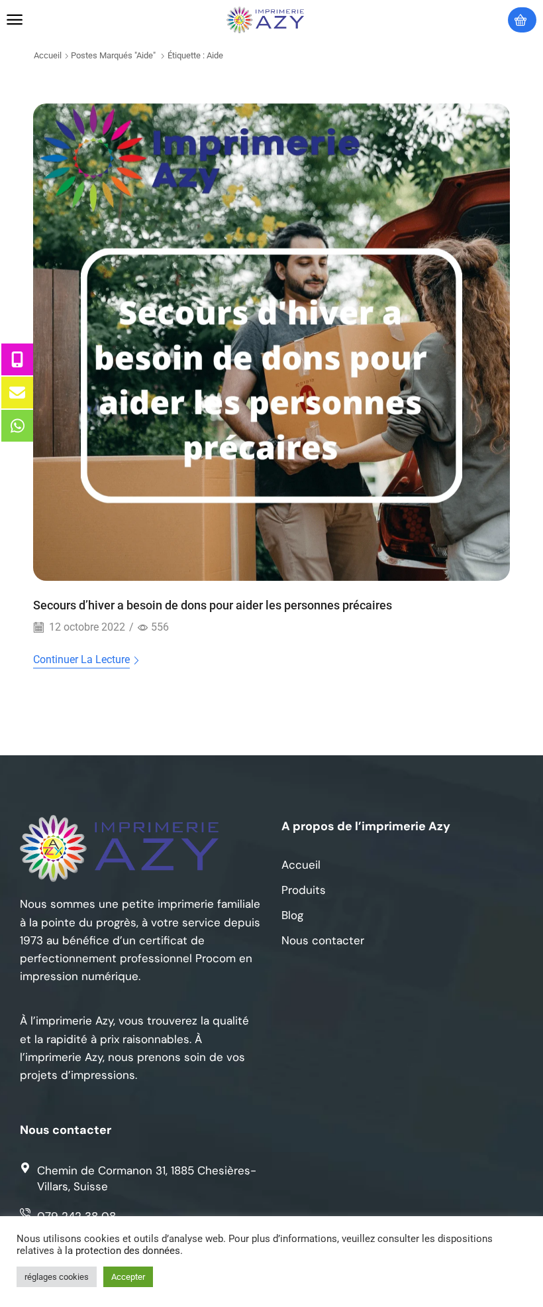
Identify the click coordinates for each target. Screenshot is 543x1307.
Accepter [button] (128, 1277)
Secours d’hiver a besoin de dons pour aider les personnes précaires (212, 605)
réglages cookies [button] (57, 1277)
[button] (15, 20)
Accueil (48, 55)
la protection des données (122, 1251)
